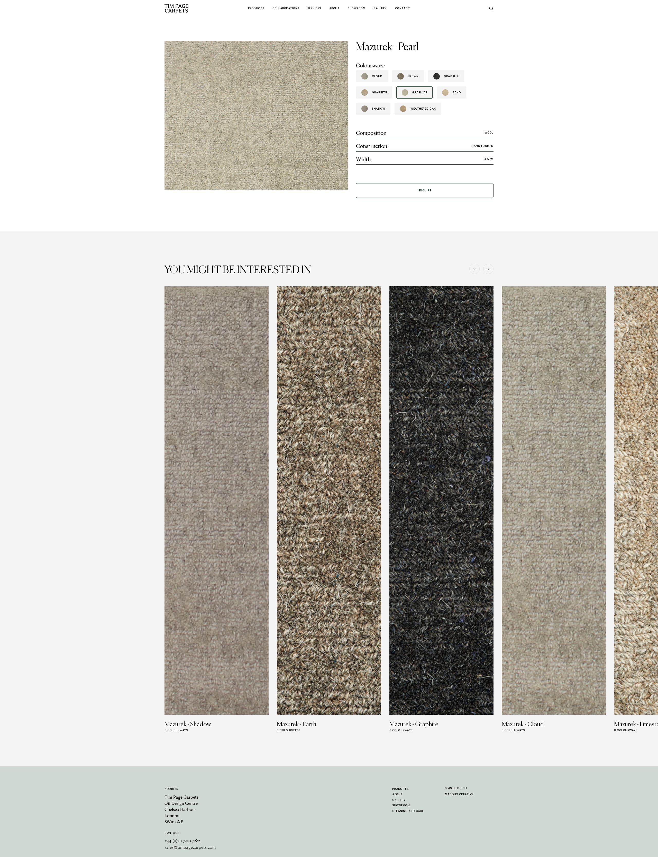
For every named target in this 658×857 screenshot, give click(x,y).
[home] (186, 8)
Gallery (399, 799)
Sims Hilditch (456, 788)
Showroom (401, 805)
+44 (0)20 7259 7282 (182, 841)
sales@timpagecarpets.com (190, 848)
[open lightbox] (256, 115)
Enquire (424, 190)
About (397, 794)
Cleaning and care (408, 810)
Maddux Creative (459, 794)
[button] (474, 269)
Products (400, 788)
